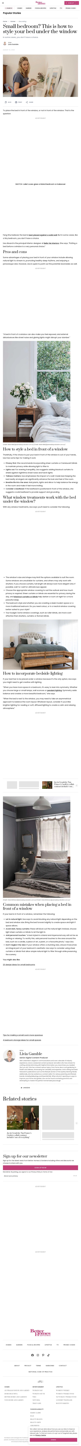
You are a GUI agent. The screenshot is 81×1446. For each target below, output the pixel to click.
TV (61, 8)
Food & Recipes (40, 8)
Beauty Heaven (36, 1419)
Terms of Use (47, 1172)
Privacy (27, 1365)
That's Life (37, 1403)
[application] (40, 76)
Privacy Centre (40, 1435)
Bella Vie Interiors (51, 243)
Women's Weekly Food (65, 1394)
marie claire (35, 1413)
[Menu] (3, 3)
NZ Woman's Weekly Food (66, 1397)
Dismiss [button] (53, 1440)
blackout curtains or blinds (26, 596)
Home (5, 21)
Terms (38, 1365)
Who (34, 1397)
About (17, 1365)
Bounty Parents (62, 1403)
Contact (63, 1365)
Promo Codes (71, 8)
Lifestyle (53, 8)
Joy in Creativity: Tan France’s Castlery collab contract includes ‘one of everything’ (64, 784)
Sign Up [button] (71, 3)
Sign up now (40, 1168)
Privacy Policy (36, 1172)
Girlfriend (34, 1425)
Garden (28, 8)
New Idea (36, 1400)
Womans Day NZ (39, 1394)
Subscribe (50, 1365)
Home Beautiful (11, 1394)
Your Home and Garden (14, 1400)
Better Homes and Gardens (16, 1397)
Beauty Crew (35, 1422)
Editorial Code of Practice (40, 1372)
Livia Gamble (13, 44)
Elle (32, 1416)
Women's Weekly (62, 1390)
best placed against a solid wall (43, 235)
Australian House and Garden (17, 1390)
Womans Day (38, 1390)
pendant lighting (54, 690)
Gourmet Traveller (64, 1400)
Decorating (22, 21)
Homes (19, 8)
